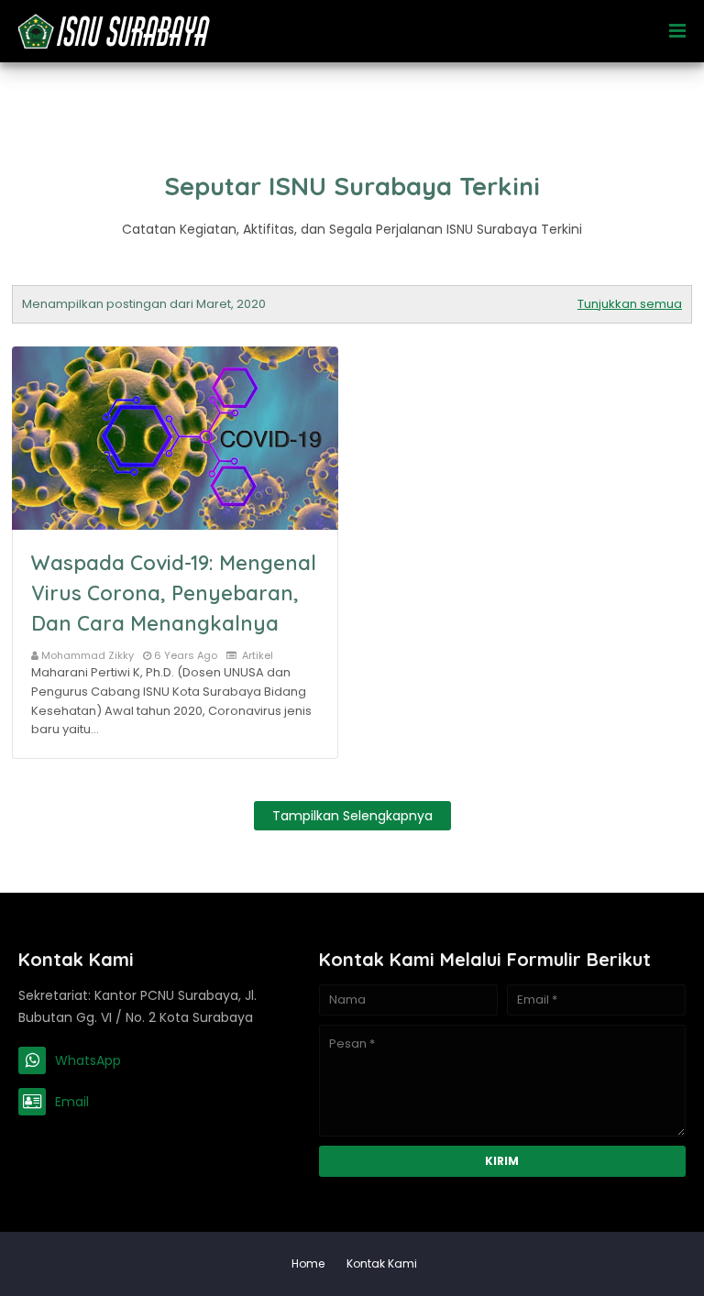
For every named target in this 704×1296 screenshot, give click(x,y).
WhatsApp (88, 1060)
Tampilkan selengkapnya (352, 816)
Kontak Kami (381, 1263)
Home (308, 1263)
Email (72, 1102)
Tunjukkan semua (630, 304)
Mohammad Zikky (87, 655)
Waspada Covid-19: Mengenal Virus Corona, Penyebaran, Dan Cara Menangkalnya (173, 593)
